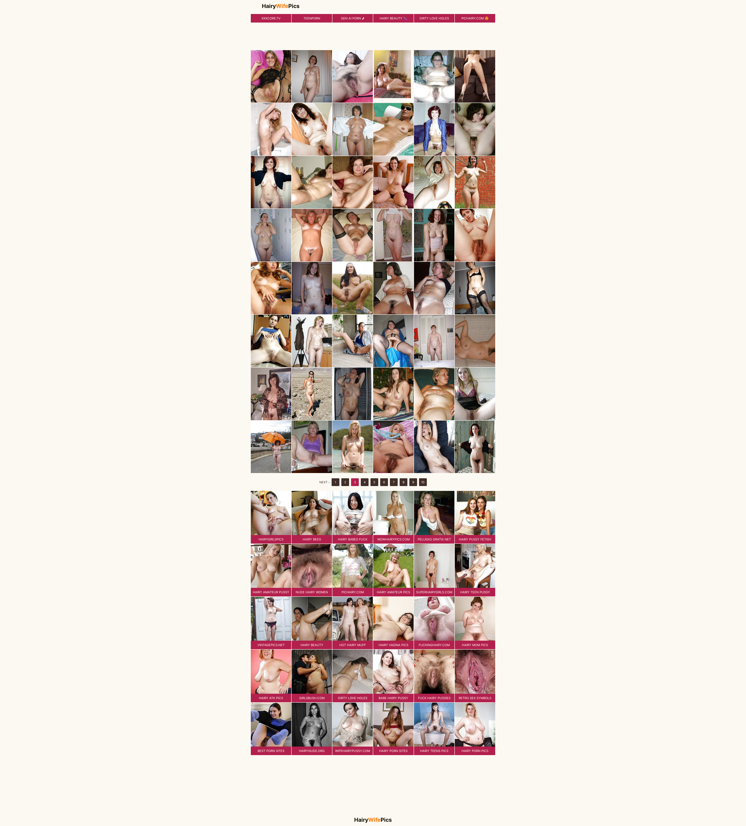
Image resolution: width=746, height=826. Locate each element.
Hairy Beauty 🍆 (393, 18)
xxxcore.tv (271, 18)
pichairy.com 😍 (475, 18)
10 (422, 482)
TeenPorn (311, 18)
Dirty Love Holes (434, 18)
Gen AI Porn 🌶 (352, 18)
